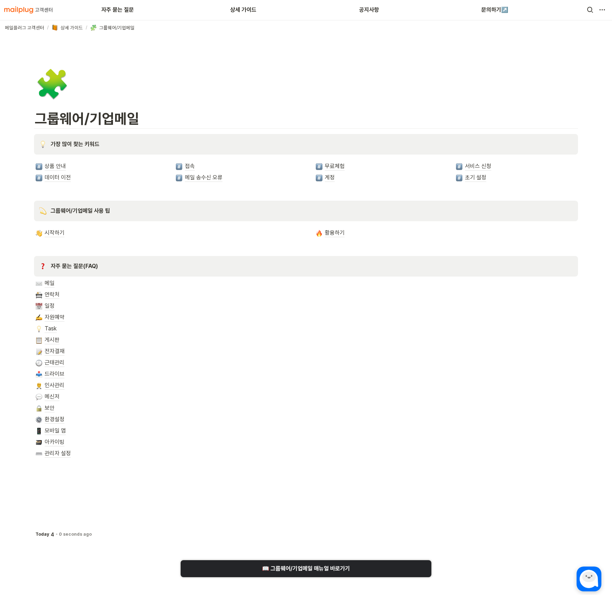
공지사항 (369, 9)
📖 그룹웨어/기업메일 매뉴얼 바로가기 (306, 568)
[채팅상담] (589, 579)
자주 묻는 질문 (117, 9)
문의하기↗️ (494, 9)
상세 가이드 (243, 9)
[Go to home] (28, 9)
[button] (590, 10)
